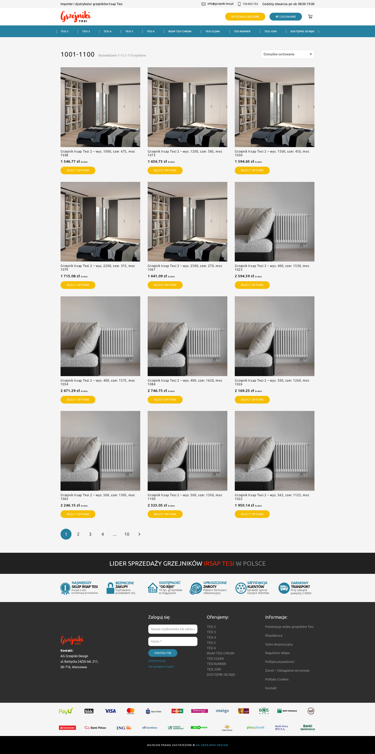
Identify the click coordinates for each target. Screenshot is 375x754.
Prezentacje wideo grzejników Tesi (289, 626)
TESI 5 (211, 642)
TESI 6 (211, 648)
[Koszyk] (310, 16)
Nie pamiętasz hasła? (161, 666)
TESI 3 (211, 632)
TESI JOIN (214, 669)
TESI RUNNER (216, 664)
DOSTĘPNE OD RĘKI (221, 674)
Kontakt (271, 688)
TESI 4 (211, 637)
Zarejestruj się (157, 660)
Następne (139, 534)
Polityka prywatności (280, 661)
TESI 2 (211, 626)
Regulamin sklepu (277, 653)
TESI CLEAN (215, 658)
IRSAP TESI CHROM (220, 653)
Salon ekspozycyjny (279, 644)
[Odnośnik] (76, 16)
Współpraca (273, 635)
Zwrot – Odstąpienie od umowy (287, 670)
